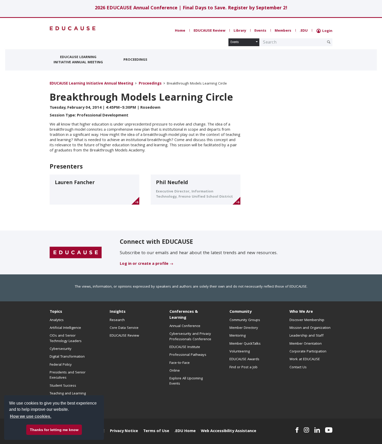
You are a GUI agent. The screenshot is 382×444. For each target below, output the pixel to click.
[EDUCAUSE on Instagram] (306, 430)
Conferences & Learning (183, 315)
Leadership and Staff (306, 336)
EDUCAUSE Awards (244, 359)
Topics (56, 312)
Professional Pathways (187, 355)
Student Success (63, 386)
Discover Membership (306, 320)
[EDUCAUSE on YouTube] (328, 430)
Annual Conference (184, 326)
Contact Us (298, 367)
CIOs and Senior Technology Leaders (66, 338)
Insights (118, 312)
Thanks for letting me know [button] (54, 430)
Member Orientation (305, 344)
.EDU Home (185, 431)
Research (117, 320)
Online (174, 371)
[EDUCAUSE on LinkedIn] (317, 430)
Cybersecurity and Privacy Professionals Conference (190, 336)
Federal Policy (61, 365)
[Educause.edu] (76, 252)
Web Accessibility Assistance (228, 431)
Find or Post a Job (243, 367)
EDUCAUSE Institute (184, 347)
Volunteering (239, 352)
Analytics (57, 320)
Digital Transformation (67, 357)
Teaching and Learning (68, 394)
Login (326, 31)
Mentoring (237, 336)
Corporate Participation (307, 352)
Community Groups (244, 320)
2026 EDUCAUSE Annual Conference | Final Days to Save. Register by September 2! (191, 8)
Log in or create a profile (144, 264)
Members (283, 31)
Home (180, 31)
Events (260, 31)
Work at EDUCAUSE (304, 359)
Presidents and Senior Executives (67, 375)
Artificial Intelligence (65, 328)
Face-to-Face (179, 363)
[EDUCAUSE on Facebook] (296, 430)
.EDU (304, 31)
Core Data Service (124, 328)
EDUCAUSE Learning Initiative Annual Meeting (78, 59)
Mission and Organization (310, 328)
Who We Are (301, 312)
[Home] (73, 28)
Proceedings (135, 60)
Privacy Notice (124, 431)
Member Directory (243, 328)
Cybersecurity (60, 349)
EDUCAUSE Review (209, 31)
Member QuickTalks (245, 344)
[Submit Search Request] (329, 42)
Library (240, 31)
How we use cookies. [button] (30, 416)
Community (240, 312)
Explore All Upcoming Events (186, 381)
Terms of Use (156, 431)
